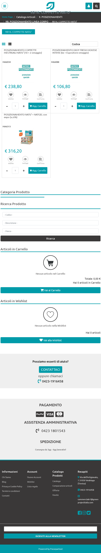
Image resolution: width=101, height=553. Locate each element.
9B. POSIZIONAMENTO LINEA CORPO (27, 21)
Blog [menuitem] (4, 481)
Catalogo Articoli (25, 16)
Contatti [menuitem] (5, 495)
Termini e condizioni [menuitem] (11, 491)
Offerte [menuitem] (55, 490)
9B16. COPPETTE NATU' (64, 21)
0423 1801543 (53, 431)
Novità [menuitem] (55, 495)
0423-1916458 (52, 381)
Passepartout (56, 548)
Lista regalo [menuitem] (32, 486)
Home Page (7, 17)
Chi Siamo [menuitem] (6, 477)
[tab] (5, 44)
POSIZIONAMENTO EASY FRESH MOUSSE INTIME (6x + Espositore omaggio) (74, 51)
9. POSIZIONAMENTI (50, 16)
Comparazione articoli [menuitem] (62, 485)
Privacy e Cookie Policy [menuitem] (12, 486)
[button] (25, 96)
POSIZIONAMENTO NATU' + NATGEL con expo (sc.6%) (25, 115)
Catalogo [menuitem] (56, 481)
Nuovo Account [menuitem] (34, 477)
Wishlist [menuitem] (30, 481)
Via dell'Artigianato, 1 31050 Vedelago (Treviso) (88, 480)
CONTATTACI (50, 369)
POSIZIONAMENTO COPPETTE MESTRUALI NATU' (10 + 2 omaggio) (23, 51)
